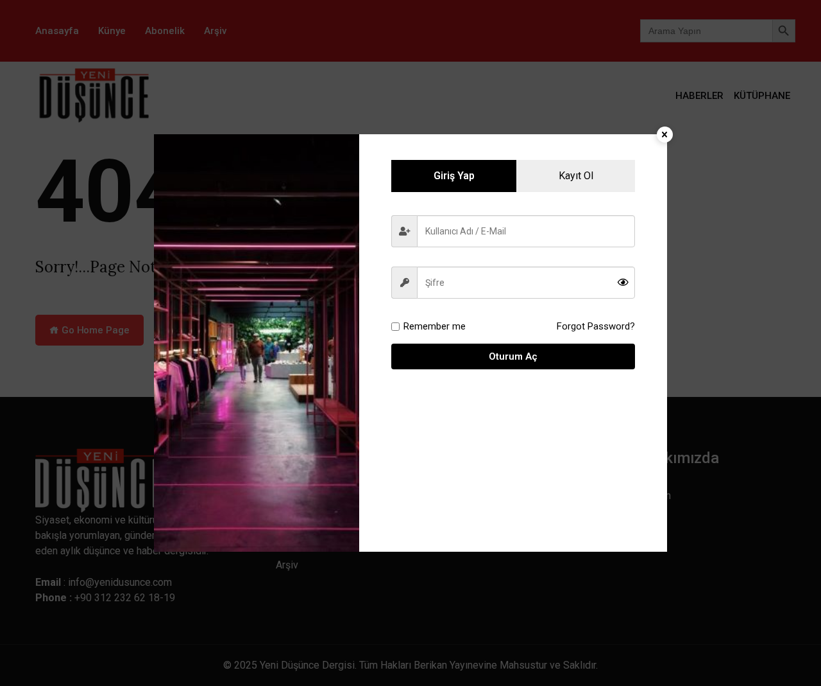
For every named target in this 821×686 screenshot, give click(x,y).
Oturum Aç (513, 356)
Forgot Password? (596, 326)
